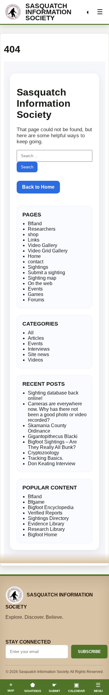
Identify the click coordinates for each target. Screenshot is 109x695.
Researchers (41, 229)
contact (35, 261)
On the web (40, 283)
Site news (38, 354)
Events (35, 288)
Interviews (39, 349)
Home (34, 256)
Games (35, 294)
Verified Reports (45, 512)
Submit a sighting (46, 272)
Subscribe (89, 651)
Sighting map (42, 278)
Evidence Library (46, 523)
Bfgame (36, 502)
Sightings (38, 267)
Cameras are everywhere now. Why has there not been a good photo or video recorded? (57, 412)
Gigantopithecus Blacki (53, 436)
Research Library (46, 529)
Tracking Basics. (45, 458)
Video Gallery (42, 245)
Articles (36, 338)
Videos (35, 359)
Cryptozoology (43, 452)
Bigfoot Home (42, 534)
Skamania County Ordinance (47, 428)
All (31, 332)
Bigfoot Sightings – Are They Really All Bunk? (52, 444)
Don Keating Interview (51, 463)
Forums (36, 299)
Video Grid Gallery (48, 250)
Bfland (35, 223)
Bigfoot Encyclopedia (51, 507)
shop (33, 234)
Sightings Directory (48, 518)
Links (33, 239)
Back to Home (38, 187)
